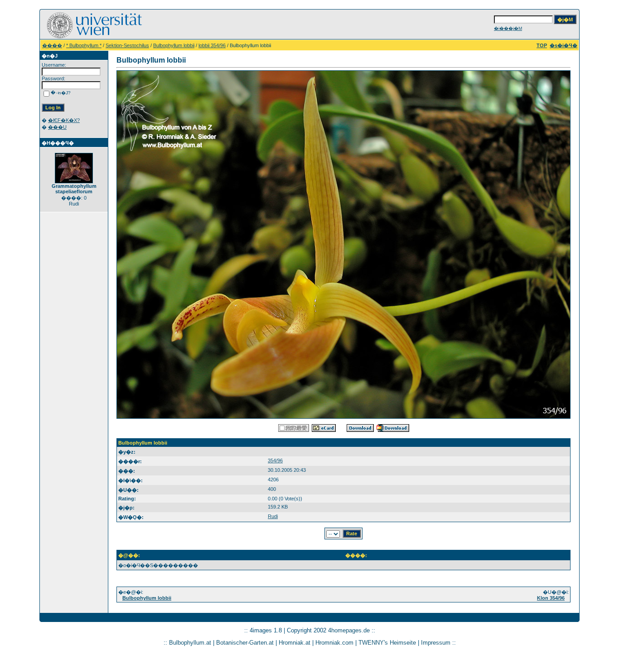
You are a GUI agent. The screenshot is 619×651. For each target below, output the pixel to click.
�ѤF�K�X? (64, 120)
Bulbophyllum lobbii (173, 45)
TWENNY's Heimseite (387, 642)
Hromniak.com (334, 642)
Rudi (273, 516)
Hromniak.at (294, 642)
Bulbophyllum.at (190, 642)
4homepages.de (349, 630)
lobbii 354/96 (212, 45)
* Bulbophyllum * (84, 45)
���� (52, 45)
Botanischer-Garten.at (245, 642)
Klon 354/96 (551, 598)
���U (57, 127)
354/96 (275, 460)
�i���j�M (508, 28)
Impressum (435, 642)
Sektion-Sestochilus (127, 45)
